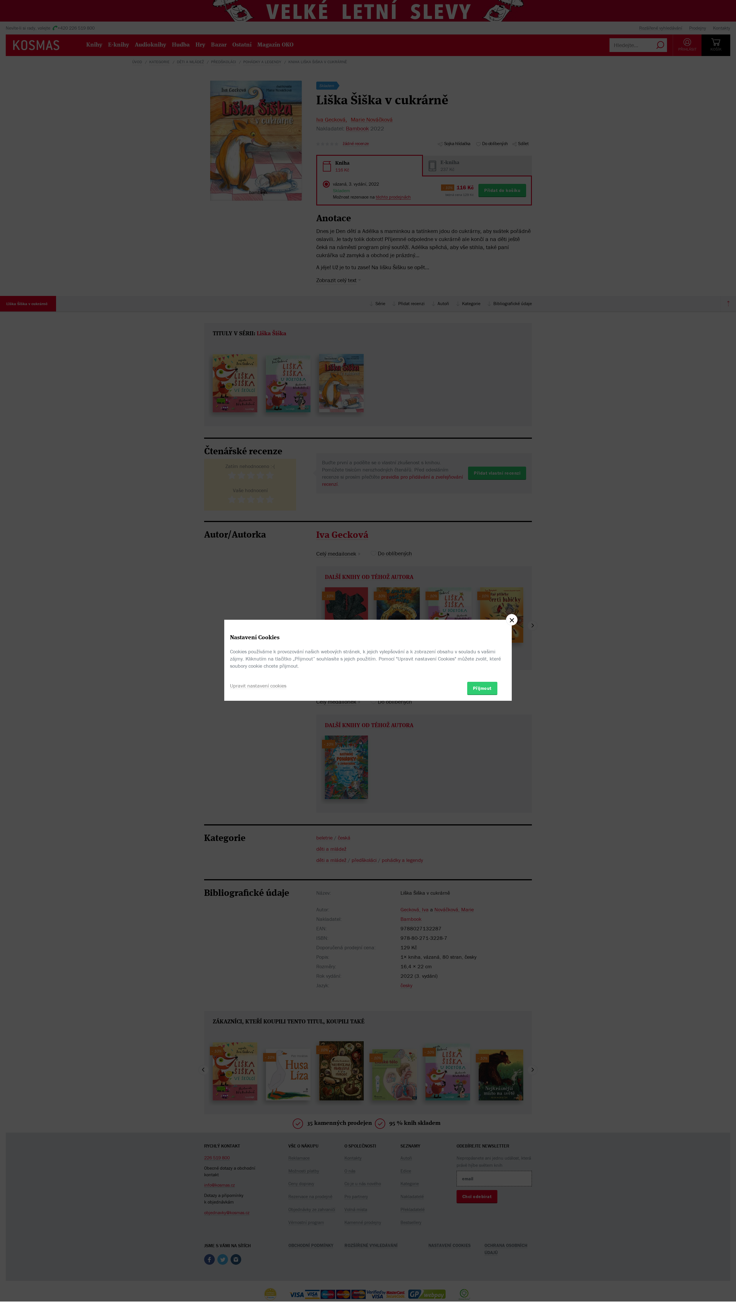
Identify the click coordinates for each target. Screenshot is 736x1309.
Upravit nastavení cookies (258, 685)
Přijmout (482, 688)
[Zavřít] (512, 619)
